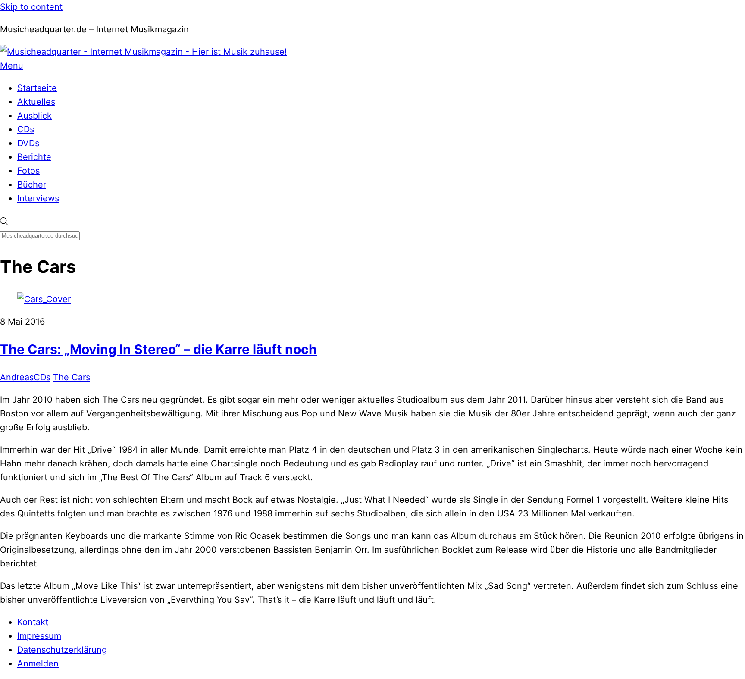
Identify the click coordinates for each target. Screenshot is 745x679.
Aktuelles (36, 102)
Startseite (37, 88)
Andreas (17, 377)
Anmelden (38, 663)
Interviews (38, 198)
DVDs (28, 143)
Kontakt (32, 622)
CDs (25, 129)
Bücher (31, 184)
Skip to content (31, 7)
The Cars (71, 377)
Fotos (28, 171)
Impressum (39, 636)
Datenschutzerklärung (62, 650)
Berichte (34, 157)
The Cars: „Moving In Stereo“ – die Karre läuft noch (158, 349)
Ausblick (34, 115)
